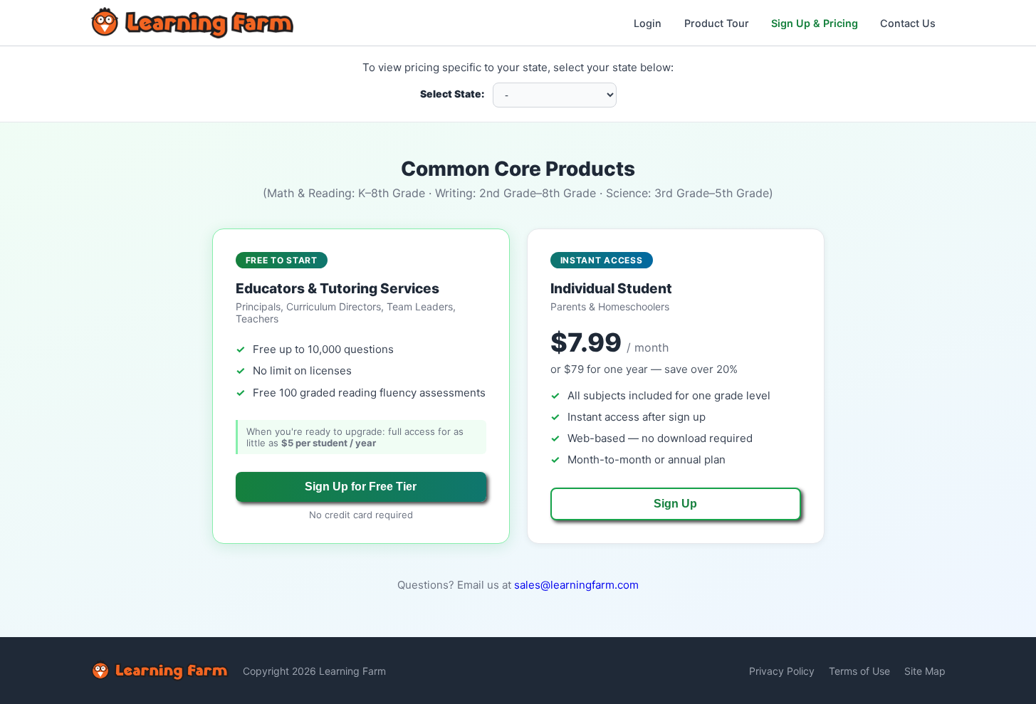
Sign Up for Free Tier (361, 486)
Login (647, 23)
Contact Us (908, 23)
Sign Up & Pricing (814, 23)
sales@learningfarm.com (576, 585)
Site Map (925, 671)
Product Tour (716, 23)
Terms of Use (859, 671)
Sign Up (675, 504)
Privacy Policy (782, 671)
